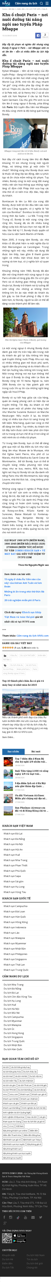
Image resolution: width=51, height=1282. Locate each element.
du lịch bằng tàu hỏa (12, 1071)
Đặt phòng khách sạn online (15, 1130)
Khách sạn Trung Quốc (16, 969)
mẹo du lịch (32, 1117)
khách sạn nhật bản (29, 1099)
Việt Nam (20, 1126)
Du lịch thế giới (35, 1263)
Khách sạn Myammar (15, 943)
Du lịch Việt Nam (35, 1255)
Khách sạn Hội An (13, 849)
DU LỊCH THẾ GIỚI (33, 9)
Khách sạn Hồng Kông (16, 922)
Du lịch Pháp (8, 669)
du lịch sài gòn (9, 1085)
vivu (5, 1126)
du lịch (6, 1067)
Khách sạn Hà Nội (13, 844)
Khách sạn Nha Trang (15, 860)
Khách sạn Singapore (15, 959)
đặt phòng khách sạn (12, 1148)
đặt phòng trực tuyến (12, 1158)
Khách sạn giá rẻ (39, 1094)
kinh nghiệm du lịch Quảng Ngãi (16, 1112)
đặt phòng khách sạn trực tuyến (17, 1153)
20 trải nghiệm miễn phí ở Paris (22, 600)
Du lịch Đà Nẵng (25, 1090)
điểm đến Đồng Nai (32, 1135)
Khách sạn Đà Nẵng (14, 838)
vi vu (11, 1126)
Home (4, 9)
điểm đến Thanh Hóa (12, 1135)
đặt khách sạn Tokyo (32, 1139)
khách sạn (24, 1094)
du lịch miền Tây (10, 1080)
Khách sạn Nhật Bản (15, 948)
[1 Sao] (3, 647)
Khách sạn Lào (11, 932)
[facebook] (38, 35)
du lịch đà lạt (39, 1090)
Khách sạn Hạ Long (14, 886)
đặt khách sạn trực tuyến (14, 1144)
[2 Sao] (6, 647)
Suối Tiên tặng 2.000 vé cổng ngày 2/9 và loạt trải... (31, 772)
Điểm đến (21, 9)
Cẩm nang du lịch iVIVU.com (33, 635)
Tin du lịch (32, 1259)
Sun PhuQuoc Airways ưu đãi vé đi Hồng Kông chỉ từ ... (31, 809)
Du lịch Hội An (36, 1076)
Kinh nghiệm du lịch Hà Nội (33, 1108)
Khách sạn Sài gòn (13, 881)
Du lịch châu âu (16, 665)
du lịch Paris (31, 665)
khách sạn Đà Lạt (28, 1103)
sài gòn (43, 1117)
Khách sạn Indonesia (15, 927)
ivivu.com (14, 1094)
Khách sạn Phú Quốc (15, 870)
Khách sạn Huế (12, 854)
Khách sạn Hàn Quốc (15, 916)
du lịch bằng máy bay (20, 1067)
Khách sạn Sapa (12, 876)
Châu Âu (45, 9)
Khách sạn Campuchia (15, 906)
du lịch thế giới (40, 1085)
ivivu (5, 1094)
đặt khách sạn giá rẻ (12, 1139)
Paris (35, 669)
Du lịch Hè (7, 1259)
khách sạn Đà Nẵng (11, 1108)
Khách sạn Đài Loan (14, 911)
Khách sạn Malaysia (14, 938)
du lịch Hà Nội (21, 1076)
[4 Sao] (10, 647)
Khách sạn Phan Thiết (15, 865)
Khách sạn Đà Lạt (13, 833)
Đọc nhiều (13, 751)
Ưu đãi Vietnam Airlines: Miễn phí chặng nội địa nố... (31, 797)
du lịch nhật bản (26, 1080)
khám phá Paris (23, 669)
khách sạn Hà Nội (10, 1099)
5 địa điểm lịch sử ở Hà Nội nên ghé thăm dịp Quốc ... (30, 785)
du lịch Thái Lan (25, 1085)
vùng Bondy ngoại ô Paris (14, 673)
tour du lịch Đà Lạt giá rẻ (34, 1121)
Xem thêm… (8, 737)
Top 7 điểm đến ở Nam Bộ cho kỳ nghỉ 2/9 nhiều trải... (31, 760)
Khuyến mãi (8, 1255)
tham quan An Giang (12, 1121)
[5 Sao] (12, 647)
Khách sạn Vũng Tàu (15, 892)
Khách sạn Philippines (15, 954)
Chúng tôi (32, 1267)
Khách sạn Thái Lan (14, 964)
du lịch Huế (8, 1076)
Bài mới (35, 751)
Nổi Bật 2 (12, 9)
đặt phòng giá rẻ (34, 1144)
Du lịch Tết (8, 1267)
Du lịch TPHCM (9, 1090)
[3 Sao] (8, 647)
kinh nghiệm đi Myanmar (14, 1117)
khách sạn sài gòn (11, 1103)
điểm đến (34, 1130)
